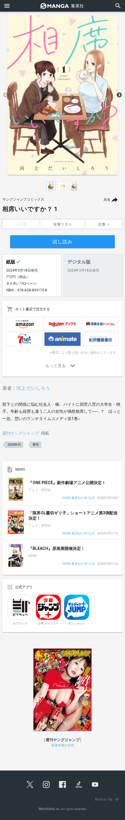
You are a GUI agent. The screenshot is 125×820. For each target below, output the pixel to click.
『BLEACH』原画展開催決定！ (56, 548)
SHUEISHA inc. (50, 809)
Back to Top (107, 799)
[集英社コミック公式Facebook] (62, 784)
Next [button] (119, 95)
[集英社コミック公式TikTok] (79, 784)
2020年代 (14, 445)
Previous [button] (6, 95)
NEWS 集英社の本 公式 (79, 498)
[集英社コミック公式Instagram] (46, 784)
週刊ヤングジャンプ (20, 433)
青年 (36, 445)
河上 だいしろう (33, 388)
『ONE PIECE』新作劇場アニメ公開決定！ (67, 482)
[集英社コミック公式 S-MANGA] (62, 6)
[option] (62, 95)
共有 (106, 200)
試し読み (62, 242)
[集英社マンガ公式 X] (30, 784)
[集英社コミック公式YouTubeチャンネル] (95, 784)
